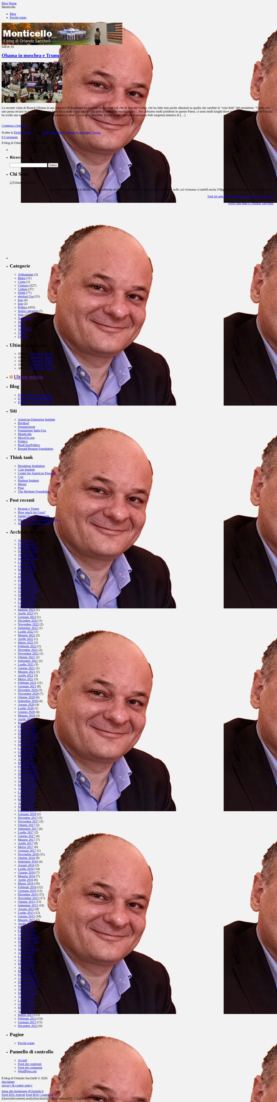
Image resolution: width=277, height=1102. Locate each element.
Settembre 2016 (28, 861)
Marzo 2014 (25, 971)
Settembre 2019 (28, 744)
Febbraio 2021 (27, 682)
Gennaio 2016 (27, 891)
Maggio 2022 (26, 635)
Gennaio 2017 (27, 850)
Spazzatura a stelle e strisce (35, 523)
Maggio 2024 (26, 569)
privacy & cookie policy (17, 1085)
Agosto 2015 (26, 909)
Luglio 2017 (26, 832)
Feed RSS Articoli (13, 1095)
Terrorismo (25, 329)
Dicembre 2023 (28, 588)
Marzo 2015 (25, 927)
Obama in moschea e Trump (31, 55)
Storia (21, 325)
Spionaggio (25, 318)
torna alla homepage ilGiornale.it (22, 1091)
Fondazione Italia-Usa (32, 430)
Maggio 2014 (26, 964)
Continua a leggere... (15, 125)
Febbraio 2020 (27, 726)
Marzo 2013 (25, 1015)
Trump (96, 132)
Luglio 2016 (26, 869)
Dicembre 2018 (28, 774)
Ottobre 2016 (26, 858)
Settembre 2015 (28, 905)
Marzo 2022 (25, 642)
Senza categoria (28, 311)
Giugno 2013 (26, 1004)
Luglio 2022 (26, 631)
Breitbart (23, 423)
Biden (22, 278)
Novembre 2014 (28, 942)
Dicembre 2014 (28, 938)
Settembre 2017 (28, 828)
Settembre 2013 (28, 993)
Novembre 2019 (28, 737)
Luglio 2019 (26, 748)
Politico (23, 441)
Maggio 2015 (26, 920)
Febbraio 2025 (27, 544)
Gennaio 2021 (27, 686)
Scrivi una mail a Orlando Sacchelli (250, 203)
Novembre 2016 (28, 854)
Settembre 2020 (28, 701)
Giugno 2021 (26, 668)
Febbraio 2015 (27, 931)
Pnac (21, 488)
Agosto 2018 (26, 788)
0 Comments (10, 137)
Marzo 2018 (25, 807)
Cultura (22, 289)
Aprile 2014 (25, 967)
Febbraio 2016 (27, 887)
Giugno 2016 (26, 872)
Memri (22, 484)
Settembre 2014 (28, 949)
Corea (22, 282)
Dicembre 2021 (28, 650)
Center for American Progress (37, 473)
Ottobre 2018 (26, 781)
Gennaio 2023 (27, 617)
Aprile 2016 (25, 880)
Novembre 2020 (28, 693)
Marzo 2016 (25, 883)
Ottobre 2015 (26, 901)
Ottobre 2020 (26, 697)
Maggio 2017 (26, 839)
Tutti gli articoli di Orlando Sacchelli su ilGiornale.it (240, 196)
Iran (20, 300)
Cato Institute (26, 469)
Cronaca (23, 285)
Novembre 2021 (28, 653)
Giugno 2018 (26, 796)
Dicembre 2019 (28, 734)
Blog (13, 14)
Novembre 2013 (28, 985)
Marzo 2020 (25, 723)
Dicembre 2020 (28, 690)
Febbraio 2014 (27, 974)
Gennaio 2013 (27, 1022)
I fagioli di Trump (41, 353)
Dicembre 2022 (28, 620)
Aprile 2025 (25, 540)
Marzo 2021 (25, 679)
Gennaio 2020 (27, 730)
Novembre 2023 (28, 591)
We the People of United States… (39, 519)
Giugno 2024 (26, 566)
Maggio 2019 (26, 755)
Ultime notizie (28, 376)
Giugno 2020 (26, 712)
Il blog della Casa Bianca (34, 395)
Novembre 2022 (28, 624)
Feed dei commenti (30, 1067)
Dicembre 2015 (28, 894)
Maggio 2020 (26, 715)
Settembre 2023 (28, 598)
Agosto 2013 (26, 996)
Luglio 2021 (26, 664)
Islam (45, 132)
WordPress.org (27, 1071)
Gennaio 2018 (27, 814)
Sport (21, 322)
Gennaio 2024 (27, 584)
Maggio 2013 (26, 1007)
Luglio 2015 (26, 912)
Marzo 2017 (25, 847)
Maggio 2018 (26, 799)
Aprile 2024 (25, 573)
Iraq (20, 303)
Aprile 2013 (25, 1011)
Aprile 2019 (25, 759)
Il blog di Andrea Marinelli (35, 398)
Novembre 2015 (28, 898)
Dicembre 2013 (28, 982)
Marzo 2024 (25, 577)
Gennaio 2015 (27, 934)
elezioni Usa (26, 296)
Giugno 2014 (26, 960)
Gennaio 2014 (27, 978)
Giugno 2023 (26, 606)
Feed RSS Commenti (39, 1095)
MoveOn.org (26, 437)
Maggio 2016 (26, 876)
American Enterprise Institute (36, 419)
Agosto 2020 (26, 704)
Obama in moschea (78, 132)
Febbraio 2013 (27, 1018)
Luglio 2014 (26, 956)
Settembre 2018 (28, 785)
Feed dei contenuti (29, 1064)
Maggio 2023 (26, 609)
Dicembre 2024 (28, 547)
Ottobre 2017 (26, 825)
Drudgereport (26, 427)
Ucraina (23, 336)
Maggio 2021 (26, 671)
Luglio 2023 (26, 602)
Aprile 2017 (25, 843)
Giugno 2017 (26, 836)
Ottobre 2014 (26, 945)
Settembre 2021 (28, 661)
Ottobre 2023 (26, 595)
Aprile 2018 (25, 803)
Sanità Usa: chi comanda (33, 516)
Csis (20, 477)
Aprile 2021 (25, 675)
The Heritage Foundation (34, 491)
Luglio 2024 (26, 562)
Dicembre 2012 (28, 1026)
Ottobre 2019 (26, 741)
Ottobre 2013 (26, 989)
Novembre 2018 (28, 777)
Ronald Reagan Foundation (35, 448)
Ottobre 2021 (26, 657)
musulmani (57, 132)
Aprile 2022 (25, 639)
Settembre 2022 (28, 628)
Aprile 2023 (25, 613)
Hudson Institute (28, 480)
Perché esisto (18, 17)
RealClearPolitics (29, 445)
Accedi (22, 1060)
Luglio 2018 (26, 792)
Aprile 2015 (25, 923)
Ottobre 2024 (26, 555)
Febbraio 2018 (27, 810)
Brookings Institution (31, 466)
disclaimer (8, 1082)
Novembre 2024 (28, 551)
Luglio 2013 (26, 1000)
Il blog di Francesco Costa (34, 402)
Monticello (25, 434)
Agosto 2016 (26, 865)
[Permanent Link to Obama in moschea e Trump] (32, 101)
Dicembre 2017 (28, 818)
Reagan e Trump (28, 508)
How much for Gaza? (32, 512)
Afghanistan (25, 274)
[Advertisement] (40, 233)
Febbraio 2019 (27, 766)
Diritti (17, 132)
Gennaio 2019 (27, 770)
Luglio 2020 (26, 708)
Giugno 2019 (26, 752)
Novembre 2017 (28, 821)
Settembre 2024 (28, 558)
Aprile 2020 (25, 719)
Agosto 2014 (26, 953)
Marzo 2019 (25, 763)
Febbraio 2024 (27, 580)
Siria (21, 314)
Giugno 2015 (26, 916)
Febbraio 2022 (27, 646)
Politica (28, 132)
